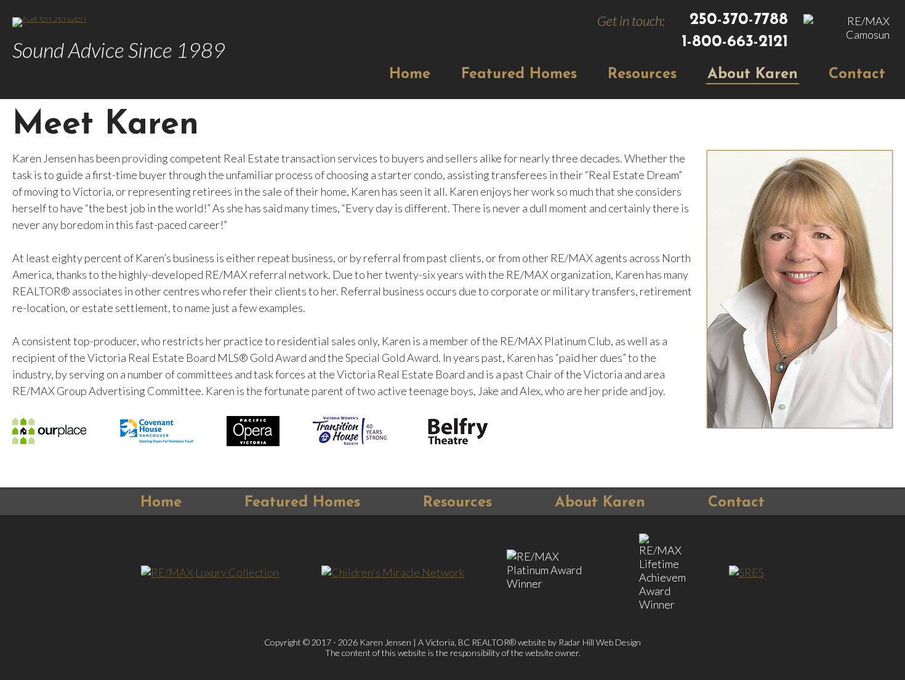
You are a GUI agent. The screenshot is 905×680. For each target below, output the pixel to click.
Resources (642, 74)
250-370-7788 (739, 20)
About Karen (752, 74)
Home (409, 74)
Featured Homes (519, 74)
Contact (857, 74)
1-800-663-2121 (735, 42)
